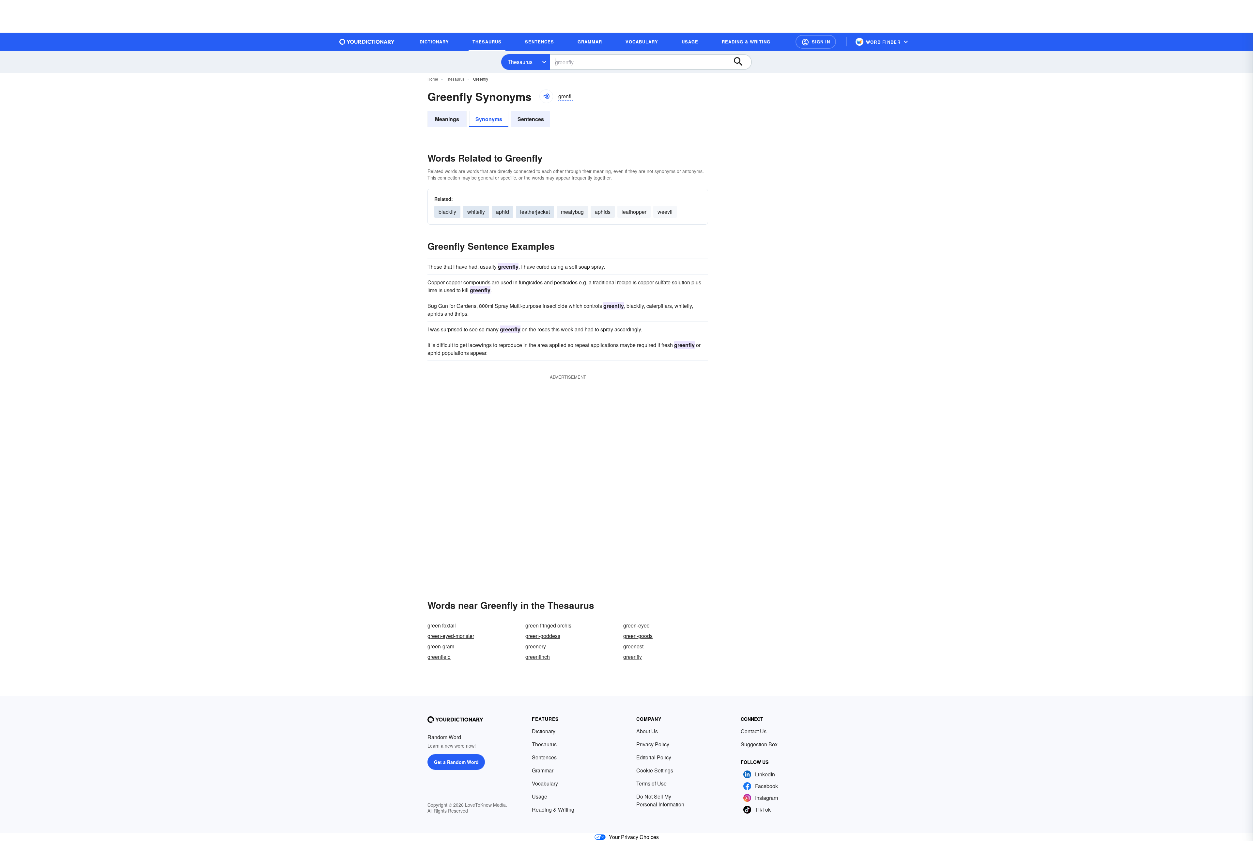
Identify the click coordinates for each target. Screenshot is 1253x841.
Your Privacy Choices (634, 837)
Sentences (531, 119)
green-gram (440, 646)
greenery (535, 646)
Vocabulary (545, 783)
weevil (665, 211)
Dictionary (543, 731)
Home (432, 79)
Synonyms (488, 119)
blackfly (447, 211)
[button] (816, 42)
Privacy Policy (652, 744)
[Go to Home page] (367, 42)
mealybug (572, 211)
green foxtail (441, 625)
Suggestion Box (759, 744)
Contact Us (753, 731)
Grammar (542, 770)
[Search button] (741, 62)
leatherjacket (535, 211)
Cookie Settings (654, 770)
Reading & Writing (553, 809)
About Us (647, 731)
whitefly (476, 211)
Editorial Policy (653, 757)
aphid (502, 211)
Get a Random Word (456, 762)
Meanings (447, 119)
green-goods (638, 636)
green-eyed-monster (450, 636)
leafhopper (634, 211)
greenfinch (537, 656)
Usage (539, 796)
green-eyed (636, 625)
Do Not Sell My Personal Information (660, 800)
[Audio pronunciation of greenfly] (546, 96)
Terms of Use (651, 783)
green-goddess (542, 636)
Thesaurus (520, 62)
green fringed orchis (548, 625)
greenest (633, 646)
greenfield (439, 656)
